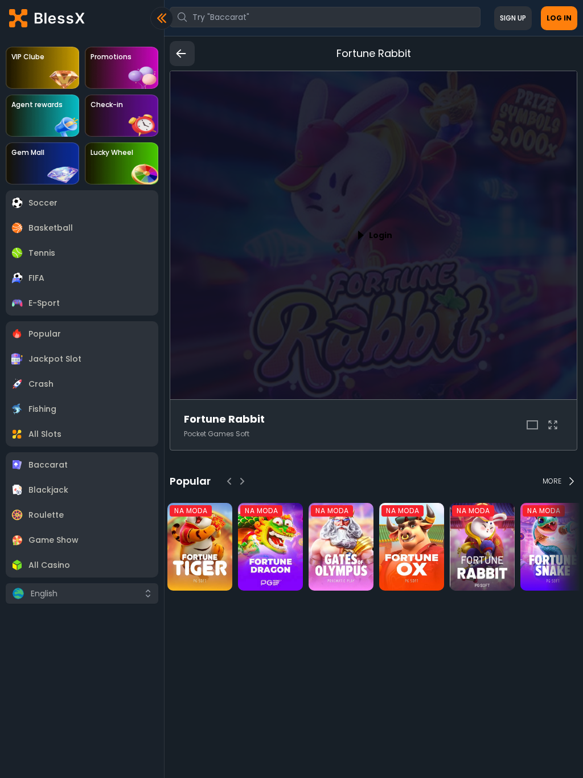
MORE (552, 481)
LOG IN (559, 18)
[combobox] (325, 17)
